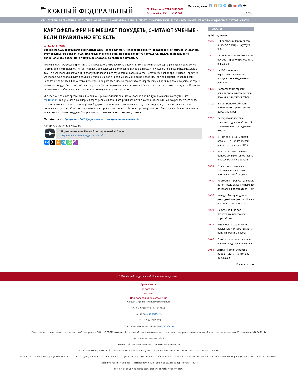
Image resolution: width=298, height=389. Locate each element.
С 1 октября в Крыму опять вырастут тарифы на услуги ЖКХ (233, 45)
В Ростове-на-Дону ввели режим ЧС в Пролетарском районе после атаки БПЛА (233, 141)
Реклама (148, 293)
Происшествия (159, 20)
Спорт (142, 20)
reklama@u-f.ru (166, 326)
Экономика (118, 20)
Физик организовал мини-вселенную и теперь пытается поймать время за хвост (235, 228)
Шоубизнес (179, 20)
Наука (192, 20)
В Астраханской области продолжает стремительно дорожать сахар (233, 107)
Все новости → (245, 264)
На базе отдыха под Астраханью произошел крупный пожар (231, 214)
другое (233, 20)
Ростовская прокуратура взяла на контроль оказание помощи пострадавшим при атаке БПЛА (235, 184)
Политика (85, 20)
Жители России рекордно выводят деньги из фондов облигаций (233, 254)
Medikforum (50, 100)
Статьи (245, 20)
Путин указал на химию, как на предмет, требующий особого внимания (235, 59)
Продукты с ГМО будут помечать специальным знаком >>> (102, 119)
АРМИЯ (132, 20)
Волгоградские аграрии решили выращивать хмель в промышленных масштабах (234, 93)
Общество (101, 20)
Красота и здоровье (212, 20)
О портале (148, 289)
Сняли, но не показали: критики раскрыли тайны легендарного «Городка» (232, 170)
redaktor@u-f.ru (154, 313)
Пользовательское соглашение (148, 298)
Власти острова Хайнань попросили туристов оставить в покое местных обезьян (235, 155)
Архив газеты (148, 284)
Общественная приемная (58, 20)
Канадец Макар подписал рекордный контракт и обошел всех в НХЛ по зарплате (235, 199)
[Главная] (90, 10)
